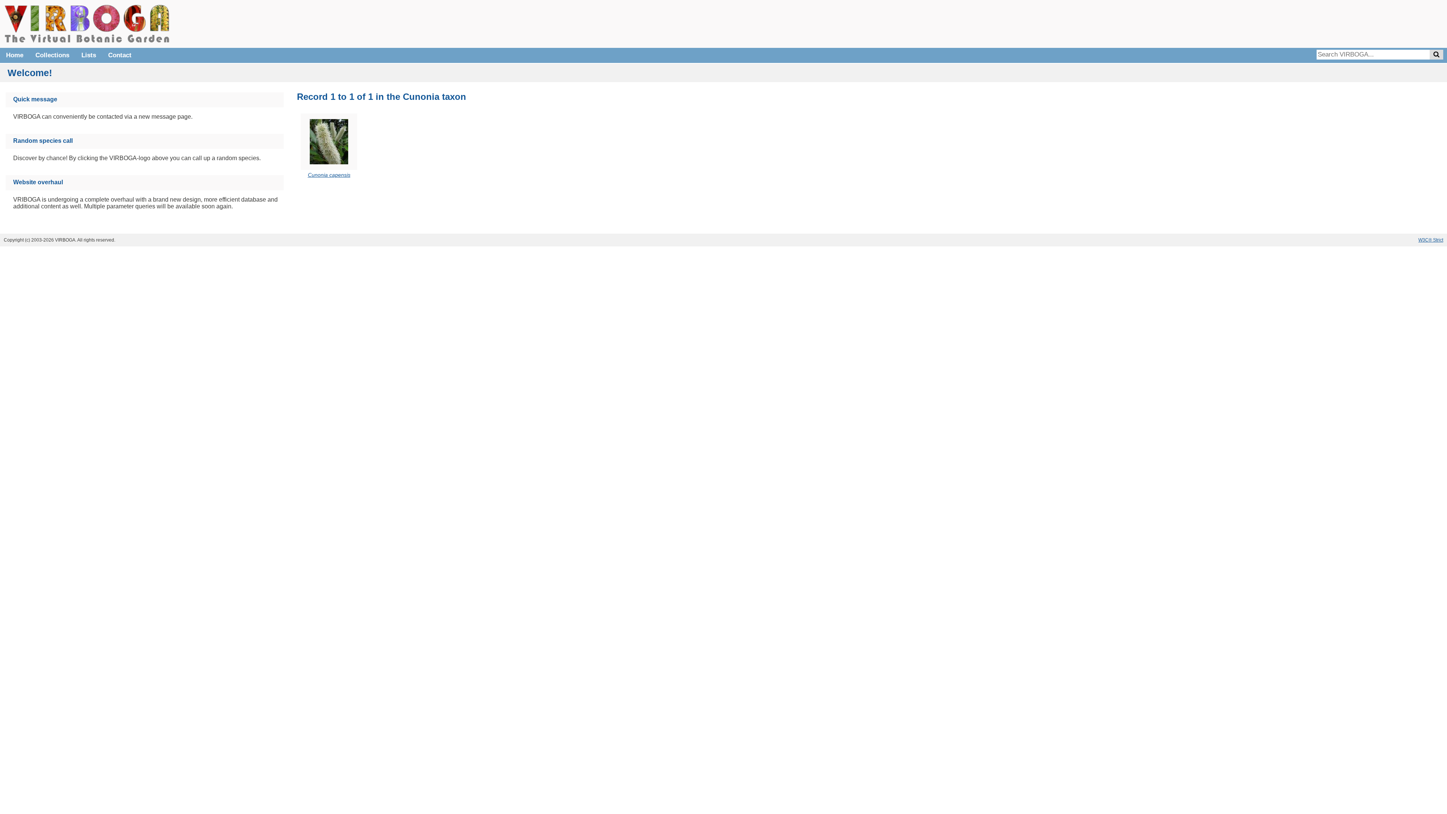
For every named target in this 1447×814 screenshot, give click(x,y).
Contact (120, 55)
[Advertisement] (1330, 22)
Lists (88, 55)
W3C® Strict (1430, 240)
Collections (52, 55)
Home (14, 55)
